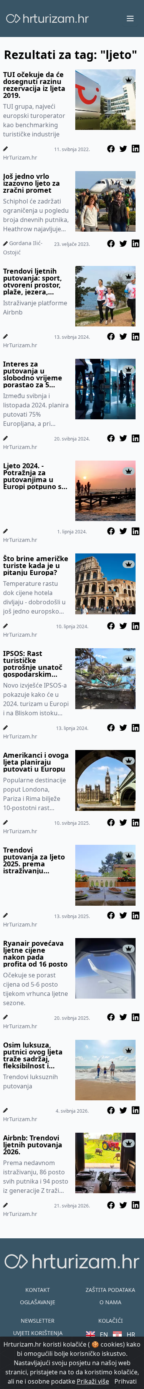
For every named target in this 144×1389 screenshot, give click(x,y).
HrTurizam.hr (20, 157)
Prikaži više (93, 1381)
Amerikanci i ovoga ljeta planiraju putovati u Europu (36, 762)
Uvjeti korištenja (38, 1333)
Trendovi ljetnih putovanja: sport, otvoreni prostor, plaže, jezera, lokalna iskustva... (34, 281)
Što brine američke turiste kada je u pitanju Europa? (35, 565)
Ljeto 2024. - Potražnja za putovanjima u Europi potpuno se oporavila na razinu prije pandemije (34, 476)
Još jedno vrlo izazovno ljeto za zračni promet (31, 183)
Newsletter (38, 1320)
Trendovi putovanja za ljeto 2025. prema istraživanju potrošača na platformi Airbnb (34, 860)
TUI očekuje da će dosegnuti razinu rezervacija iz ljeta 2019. (34, 85)
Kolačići (110, 1320)
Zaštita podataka (110, 1289)
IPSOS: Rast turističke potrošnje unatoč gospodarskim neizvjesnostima (32, 664)
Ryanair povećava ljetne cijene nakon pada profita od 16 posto (35, 953)
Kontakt (37, 1289)
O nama (110, 1302)
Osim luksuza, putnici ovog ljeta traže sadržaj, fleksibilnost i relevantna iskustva (33, 1055)
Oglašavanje (37, 1302)
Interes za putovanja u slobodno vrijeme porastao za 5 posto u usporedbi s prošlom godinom (36, 374)
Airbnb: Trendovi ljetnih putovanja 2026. (32, 1144)
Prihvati (125, 1381)
